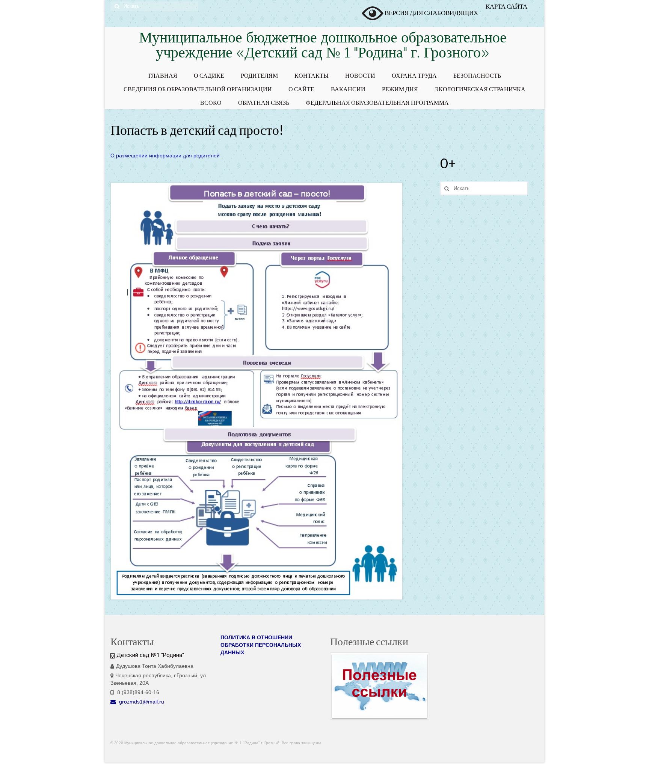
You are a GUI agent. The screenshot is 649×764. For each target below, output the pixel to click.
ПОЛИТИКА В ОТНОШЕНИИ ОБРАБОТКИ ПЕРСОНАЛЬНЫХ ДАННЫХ (260, 644)
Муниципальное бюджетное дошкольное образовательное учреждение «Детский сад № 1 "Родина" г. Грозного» (323, 46)
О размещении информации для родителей (165, 155)
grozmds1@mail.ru (141, 702)
